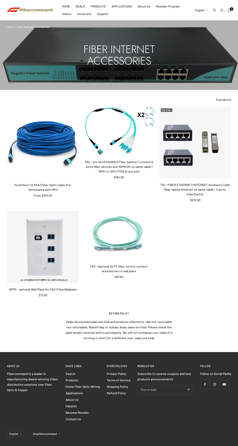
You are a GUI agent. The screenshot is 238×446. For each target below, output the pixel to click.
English (199, 10)
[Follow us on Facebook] (205, 384)
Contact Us (73, 419)
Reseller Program (168, 6)
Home (10, 26)
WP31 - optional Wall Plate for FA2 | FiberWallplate (43, 289)
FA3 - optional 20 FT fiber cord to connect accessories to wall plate (119, 268)
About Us (144, 6)
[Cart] (229, 10)
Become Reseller (77, 412)
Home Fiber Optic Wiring (83, 386)
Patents (71, 406)
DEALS (80, 6)
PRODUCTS (98, 6)
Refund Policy (116, 393)
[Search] (214, 10)
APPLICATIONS (122, 6)
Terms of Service (118, 380)
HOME (66, 6)
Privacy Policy (116, 374)
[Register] (188, 389)
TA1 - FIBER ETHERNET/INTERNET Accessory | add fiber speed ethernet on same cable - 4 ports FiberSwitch (195, 189)
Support (102, 14)
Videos (66, 14)
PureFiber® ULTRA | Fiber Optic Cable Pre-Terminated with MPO (43, 187)
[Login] (221, 10)
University (84, 14)
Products (72, 380)
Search (70, 374)
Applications (74, 393)
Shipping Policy (117, 386)
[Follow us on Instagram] (214, 384)
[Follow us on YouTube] (224, 384)
